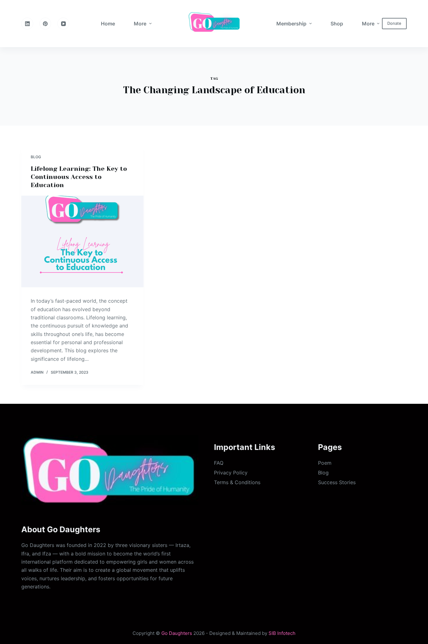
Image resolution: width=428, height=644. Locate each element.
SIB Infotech (282, 633)
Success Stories (337, 482)
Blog (36, 156)
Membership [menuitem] (291, 23)
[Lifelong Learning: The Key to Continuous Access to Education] (82, 241)
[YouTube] (63, 24)
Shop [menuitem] (337, 23)
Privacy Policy (231, 472)
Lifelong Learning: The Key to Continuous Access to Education (79, 177)
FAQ (218, 463)
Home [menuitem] (108, 23)
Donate (394, 23)
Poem (324, 463)
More (140, 23)
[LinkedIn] (27, 24)
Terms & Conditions (237, 482)
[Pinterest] (45, 24)
